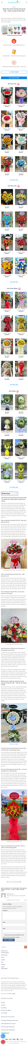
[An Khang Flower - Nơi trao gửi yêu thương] (14, 2)
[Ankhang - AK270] (7, 118)
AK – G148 (7, 355)
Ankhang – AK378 (7, 275)
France (2, 957)
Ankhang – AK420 (21, 333)
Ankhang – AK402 (21, 252)
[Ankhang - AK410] (7, 242)
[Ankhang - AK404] (21, 447)
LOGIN (2, 967)
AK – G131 (21, 378)
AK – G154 (21, 173)
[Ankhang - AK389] (21, 265)
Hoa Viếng (3, 1007)
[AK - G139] (21, 197)
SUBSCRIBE (4, 968)
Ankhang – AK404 (21, 457)
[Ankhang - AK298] (21, 95)
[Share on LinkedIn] (20, 882)
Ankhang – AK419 (7, 333)
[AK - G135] (21, 219)
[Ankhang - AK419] (7, 323)
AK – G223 (21, 355)
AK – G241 (7, 151)
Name (4, 922)
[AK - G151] (21, 425)
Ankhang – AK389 (21, 275)
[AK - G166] (7, 219)
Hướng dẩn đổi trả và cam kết (8, 1023)
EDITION (4, 950)
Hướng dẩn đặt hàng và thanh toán (9, 1020)
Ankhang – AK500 (21, 480)
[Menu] (2, 2)
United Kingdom (5, 952)
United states (4, 955)
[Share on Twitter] (13, 882)
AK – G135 (21, 228)
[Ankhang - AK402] (21, 242)
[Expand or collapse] (16, 493)
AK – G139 (21, 206)
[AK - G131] (21, 369)
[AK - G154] (21, 164)
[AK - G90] (21, 402)
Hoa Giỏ (3, 1005)
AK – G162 (7, 173)
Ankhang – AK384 (7, 480)
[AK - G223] (21, 346)
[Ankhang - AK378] (7, 265)
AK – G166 (7, 228)
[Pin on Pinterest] (18, 882)
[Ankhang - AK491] (7, 447)
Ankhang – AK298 (21, 105)
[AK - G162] (7, 164)
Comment (5, 910)
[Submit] (25, 947)
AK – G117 (7, 206)
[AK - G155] (21, 142)
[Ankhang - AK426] (21, 300)
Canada (3, 959)
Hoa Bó (3, 1002)
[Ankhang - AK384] (7, 471)
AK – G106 (7, 434)
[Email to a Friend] (15, 882)
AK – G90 (21, 411)
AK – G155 (21, 151)
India (2, 962)
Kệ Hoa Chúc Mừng (6, 1010)
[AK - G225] (7, 369)
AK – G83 (7, 411)
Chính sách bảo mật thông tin (8, 1029)
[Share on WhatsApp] (8, 882)
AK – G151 (21, 434)
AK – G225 (7, 378)
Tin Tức (14, 7)
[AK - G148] (7, 346)
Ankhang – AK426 (21, 309)
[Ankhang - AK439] (7, 300)
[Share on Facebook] (10, 882)
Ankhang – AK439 (7, 309)
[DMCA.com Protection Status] (5, 1033)
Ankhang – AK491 (7, 457)
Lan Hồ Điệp (4, 1013)
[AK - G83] (7, 402)
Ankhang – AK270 (7, 128)
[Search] (26, 2)
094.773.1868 (11, 993)
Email (4, 928)
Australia (3, 964)
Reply (25, 900)
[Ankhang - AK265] (21, 118)
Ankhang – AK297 (7, 105)
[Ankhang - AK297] (7, 95)
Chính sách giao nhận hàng (7, 1026)
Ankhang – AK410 (7, 252)
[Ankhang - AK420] (21, 323)
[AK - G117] (7, 197)
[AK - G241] (7, 142)
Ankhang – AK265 (21, 128)
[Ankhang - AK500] (21, 471)
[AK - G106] (7, 425)
